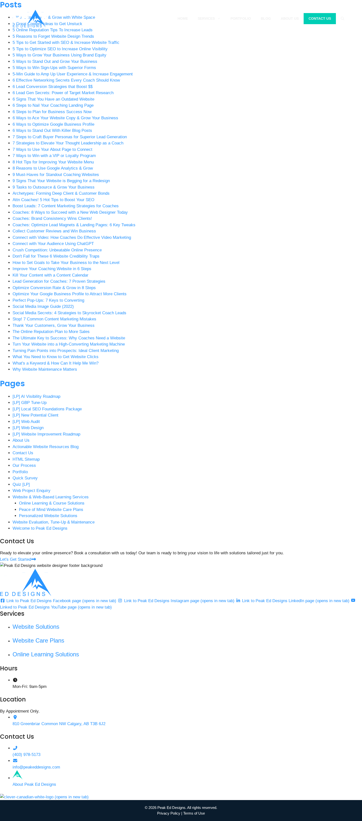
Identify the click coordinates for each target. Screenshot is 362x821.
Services (206, 18)
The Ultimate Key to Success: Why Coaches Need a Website (69, 338)
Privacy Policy (168, 813)
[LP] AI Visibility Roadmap (36, 396)
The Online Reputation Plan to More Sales (51, 331)
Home (183, 18)
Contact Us (320, 18)
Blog (266, 18)
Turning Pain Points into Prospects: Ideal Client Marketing (66, 350)
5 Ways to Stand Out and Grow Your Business (55, 61)
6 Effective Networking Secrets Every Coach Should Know (66, 80)
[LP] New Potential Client (35, 415)
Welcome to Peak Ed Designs (40, 528)
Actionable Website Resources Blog (46, 446)
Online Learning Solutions (46, 654)
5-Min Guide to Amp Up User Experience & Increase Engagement (73, 74)
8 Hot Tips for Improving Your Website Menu (53, 162)
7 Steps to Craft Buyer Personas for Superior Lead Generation (70, 137)
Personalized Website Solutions (48, 515)
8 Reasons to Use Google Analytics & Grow (53, 168)
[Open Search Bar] (342, 18)
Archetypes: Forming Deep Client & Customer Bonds (61, 193)
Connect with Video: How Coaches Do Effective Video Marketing (72, 237)
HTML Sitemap (26, 459)
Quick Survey (25, 478)
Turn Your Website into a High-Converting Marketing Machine (69, 344)
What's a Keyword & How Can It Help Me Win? (56, 363)
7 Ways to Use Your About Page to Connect (52, 149)
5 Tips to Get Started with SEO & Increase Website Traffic (66, 42)
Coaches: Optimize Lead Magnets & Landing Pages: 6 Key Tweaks (74, 225)
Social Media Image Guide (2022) (43, 306)
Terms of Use (194, 813)
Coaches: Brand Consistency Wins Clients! (52, 218)
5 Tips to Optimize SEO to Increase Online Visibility (60, 49)
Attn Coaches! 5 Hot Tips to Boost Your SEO (53, 199)
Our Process (24, 465)
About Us (290, 18)
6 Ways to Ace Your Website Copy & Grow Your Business (65, 118)
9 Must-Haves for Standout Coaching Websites (56, 174)
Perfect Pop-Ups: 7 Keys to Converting (48, 300)
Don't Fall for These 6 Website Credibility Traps (56, 256)
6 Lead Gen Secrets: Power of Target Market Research (63, 92)
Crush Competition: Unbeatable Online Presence (57, 250)
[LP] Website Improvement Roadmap (46, 434)
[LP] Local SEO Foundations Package (47, 409)
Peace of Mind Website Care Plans (51, 509)
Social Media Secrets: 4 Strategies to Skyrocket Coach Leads (69, 313)
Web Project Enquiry (31, 490)
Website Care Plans (38, 640)
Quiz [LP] (21, 484)
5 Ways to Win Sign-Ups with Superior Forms (54, 67)
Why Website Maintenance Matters (45, 369)
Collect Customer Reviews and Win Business (54, 231)
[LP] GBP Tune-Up (30, 402)
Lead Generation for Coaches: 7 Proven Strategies (59, 281)
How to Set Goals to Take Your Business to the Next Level (66, 262)
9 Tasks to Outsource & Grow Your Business (54, 187)
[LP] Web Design (28, 427)
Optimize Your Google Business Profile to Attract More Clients (70, 294)
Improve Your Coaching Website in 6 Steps (52, 268)
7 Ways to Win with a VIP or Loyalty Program (54, 155)
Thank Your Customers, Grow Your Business (54, 325)
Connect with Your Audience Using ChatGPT (53, 243)
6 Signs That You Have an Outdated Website (53, 99)
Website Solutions (36, 626)
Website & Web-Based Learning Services (51, 497)
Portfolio (240, 18)
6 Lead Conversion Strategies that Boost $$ (53, 86)
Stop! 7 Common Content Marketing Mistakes (54, 319)
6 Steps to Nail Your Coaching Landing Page (53, 105)
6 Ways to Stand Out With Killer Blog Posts (52, 130)
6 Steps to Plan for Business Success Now (52, 111)
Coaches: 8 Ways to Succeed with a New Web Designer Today (70, 212)
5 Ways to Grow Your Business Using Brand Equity (59, 55)
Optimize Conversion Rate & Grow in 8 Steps (54, 287)
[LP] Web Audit (26, 421)
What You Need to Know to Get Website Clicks (56, 356)
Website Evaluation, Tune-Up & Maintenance (54, 522)
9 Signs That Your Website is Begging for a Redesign (61, 180)
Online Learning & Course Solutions (51, 503)
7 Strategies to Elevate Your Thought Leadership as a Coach (68, 143)
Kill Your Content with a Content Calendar (50, 275)
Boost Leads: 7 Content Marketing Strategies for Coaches (66, 206)
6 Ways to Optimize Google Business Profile (53, 124)
